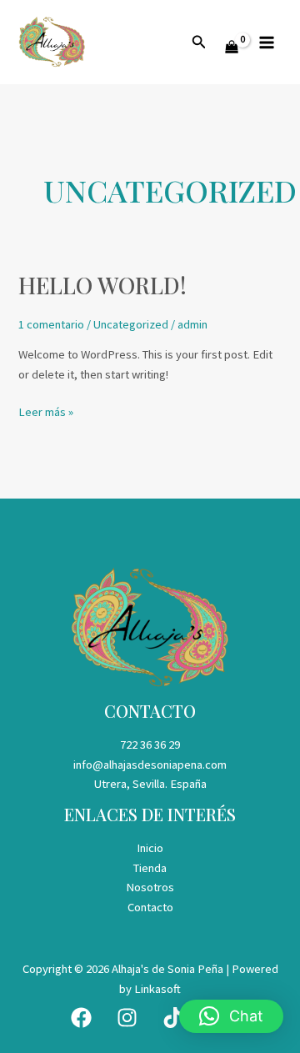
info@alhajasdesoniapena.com (150, 764)
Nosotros (150, 887)
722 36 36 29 (150, 744)
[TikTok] (172, 1017)
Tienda (150, 867)
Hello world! (102, 284)
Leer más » (45, 411)
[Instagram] (127, 1017)
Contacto (150, 907)
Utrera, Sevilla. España (150, 783)
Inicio (150, 847)
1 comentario (51, 324)
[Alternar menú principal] (266, 41)
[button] (199, 42)
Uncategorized (130, 324)
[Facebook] (81, 1017)
